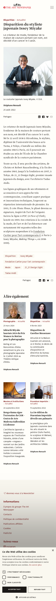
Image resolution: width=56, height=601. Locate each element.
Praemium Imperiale (39, 401)
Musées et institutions (13, 401)
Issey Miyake (26, 256)
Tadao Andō (10, 273)
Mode (7, 267)
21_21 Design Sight (34, 267)
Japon (17, 267)
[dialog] (28, 574)
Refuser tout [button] (39, 589)
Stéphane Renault (12, 105)
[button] (26, 597)
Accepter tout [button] (14, 589)
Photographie (9, 321)
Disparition (9, 20)
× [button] (53, 550)
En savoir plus (35, 565)
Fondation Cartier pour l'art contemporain (25, 261)
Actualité (21, 20)
